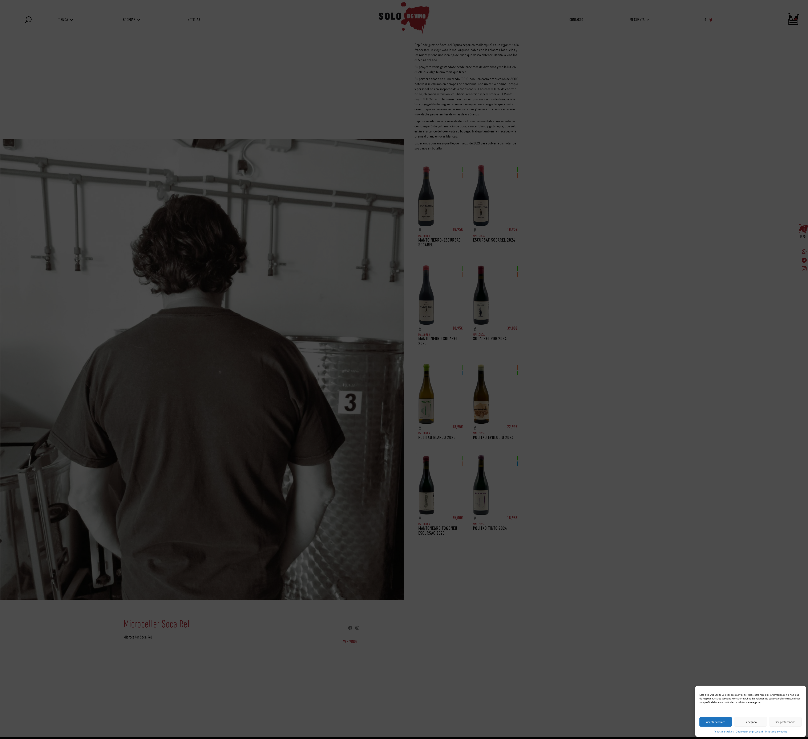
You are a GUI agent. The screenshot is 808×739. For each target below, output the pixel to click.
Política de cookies (724, 731)
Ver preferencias (785, 722)
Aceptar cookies (715, 722)
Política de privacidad (776, 731)
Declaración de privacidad (749, 731)
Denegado (750, 722)
